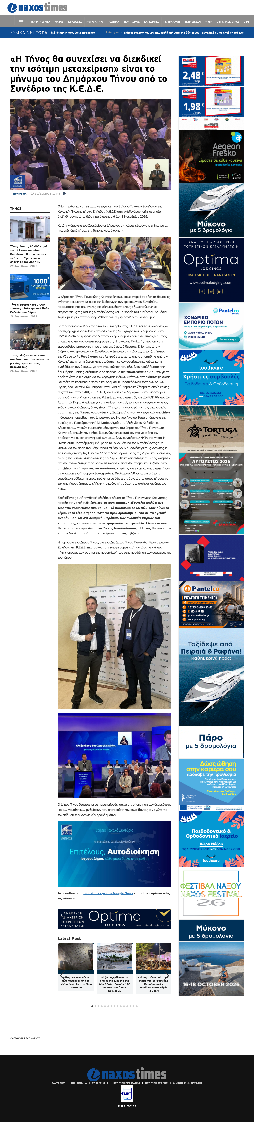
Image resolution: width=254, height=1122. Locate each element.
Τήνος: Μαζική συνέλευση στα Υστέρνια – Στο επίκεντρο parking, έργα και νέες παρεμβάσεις (29, 361)
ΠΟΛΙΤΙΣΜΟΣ (132, 21)
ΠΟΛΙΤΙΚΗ (113, 21)
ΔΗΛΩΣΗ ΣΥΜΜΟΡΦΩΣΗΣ (187, 1082)
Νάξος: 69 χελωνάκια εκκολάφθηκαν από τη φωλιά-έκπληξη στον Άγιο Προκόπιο (76, 982)
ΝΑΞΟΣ (59, 21)
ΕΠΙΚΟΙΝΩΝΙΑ (79, 1082)
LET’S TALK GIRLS (228, 21)
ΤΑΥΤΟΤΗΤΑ (58, 1082)
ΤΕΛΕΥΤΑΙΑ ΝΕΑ (40, 21)
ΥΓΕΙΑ (208, 21)
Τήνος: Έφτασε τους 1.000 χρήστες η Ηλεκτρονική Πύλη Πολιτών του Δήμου (29, 308)
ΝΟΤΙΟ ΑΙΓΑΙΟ (94, 21)
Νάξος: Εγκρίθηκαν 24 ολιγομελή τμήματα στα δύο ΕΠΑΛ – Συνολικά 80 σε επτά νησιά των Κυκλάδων (146, 32)
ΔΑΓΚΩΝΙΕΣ (151, 21)
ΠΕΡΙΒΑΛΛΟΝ (171, 21)
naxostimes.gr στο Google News (108, 893)
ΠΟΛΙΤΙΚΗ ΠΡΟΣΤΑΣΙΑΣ (126, 1082)
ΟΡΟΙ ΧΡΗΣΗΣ (100, 1082)
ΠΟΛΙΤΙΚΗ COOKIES (156, 1082)
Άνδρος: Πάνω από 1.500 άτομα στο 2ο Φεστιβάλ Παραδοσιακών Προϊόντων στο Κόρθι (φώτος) (153, 984)
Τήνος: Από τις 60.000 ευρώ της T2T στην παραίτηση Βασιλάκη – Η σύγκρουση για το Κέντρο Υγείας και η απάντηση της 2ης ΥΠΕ (29, 254)
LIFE (246, 21)
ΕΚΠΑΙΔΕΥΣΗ (193, 21)
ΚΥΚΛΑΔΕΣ (75, 21)
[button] (166, 975)
